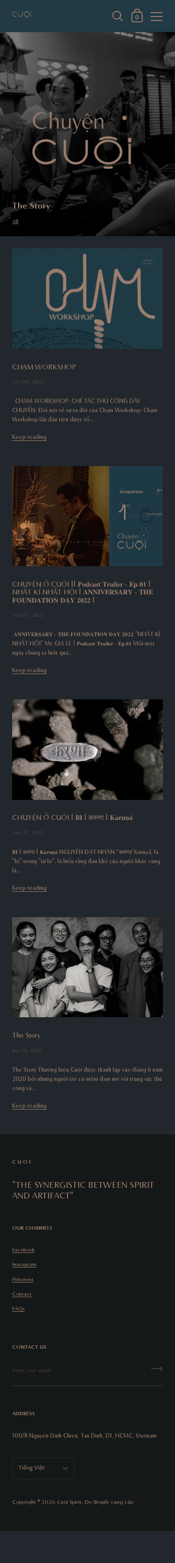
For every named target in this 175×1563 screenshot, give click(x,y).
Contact (22, 1293)
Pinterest (23, 1279)
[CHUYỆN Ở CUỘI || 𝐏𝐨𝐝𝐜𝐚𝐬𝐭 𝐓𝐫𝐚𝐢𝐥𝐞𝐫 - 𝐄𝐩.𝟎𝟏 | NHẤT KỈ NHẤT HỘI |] (87, 516)
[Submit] (157, 1372)
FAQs (18, 1308)
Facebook (23, 1249)
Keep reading (29, 436)
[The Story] (87, 967)
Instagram (24, 1264)
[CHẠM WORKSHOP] (87, 298)
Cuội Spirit (69, 1501)
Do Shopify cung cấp (109, 1501)
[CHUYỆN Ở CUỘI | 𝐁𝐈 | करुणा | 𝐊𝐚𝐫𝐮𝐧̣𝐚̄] (87, 749)
